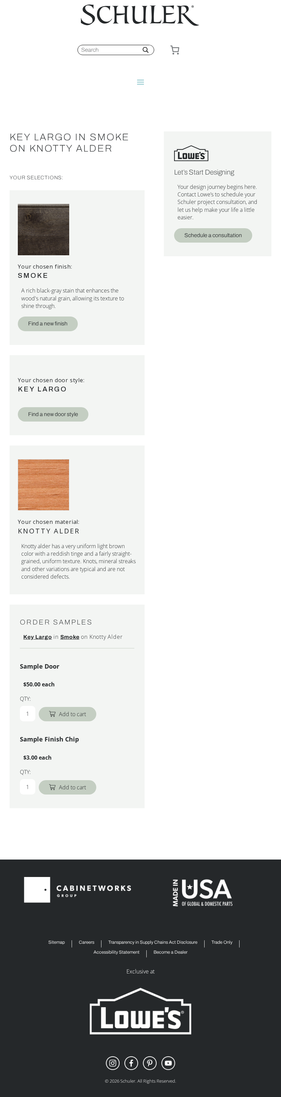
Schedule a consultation (213, 235)
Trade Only (221, 942)
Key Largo (42, 389)
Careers (86, 942)
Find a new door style (53, 414)
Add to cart (72, 714)
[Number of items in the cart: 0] (174, 50)
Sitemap (56, 942)
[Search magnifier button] (145, 50)
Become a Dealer (170, 952)
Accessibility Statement (116, 952)
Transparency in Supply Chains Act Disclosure (152, 942)
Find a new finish (48, 323)
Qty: (25, 698)
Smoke (33, 275)
